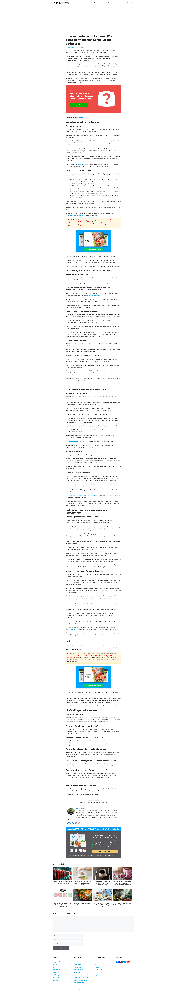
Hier (81, 226)
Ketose (55, 964)
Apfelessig (56, 975)
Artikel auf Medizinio (76, 215)
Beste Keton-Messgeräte (81, 975)
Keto (81, 3)
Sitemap (97, 964)
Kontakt (97, 967)
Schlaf (93, 3)
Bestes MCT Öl (78, 967)
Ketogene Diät (57, 962)
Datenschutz (98, 972)
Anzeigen (80, 117)
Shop (128, 3)
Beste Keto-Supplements (81, 977)
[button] (132, 3)
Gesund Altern (102, 3)
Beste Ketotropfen (79, 972)
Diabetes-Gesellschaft (92, 295)
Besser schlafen (57, 977)
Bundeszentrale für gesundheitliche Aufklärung (83, 495)
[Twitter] (70, 823)
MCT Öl (55, 967)
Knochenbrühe (57, 969)
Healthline (81, 164)
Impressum (98, 975)
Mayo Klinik (71, 375)
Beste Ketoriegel (78, 969)
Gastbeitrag (98, 969)
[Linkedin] (73, 823)
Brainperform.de (91, 989)
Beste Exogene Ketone (80, 964)
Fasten (87, 3)
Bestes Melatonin (79, 982)
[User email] (79, 823)
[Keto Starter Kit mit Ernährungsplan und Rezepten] (93, 857)
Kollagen (55, 972)
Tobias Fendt (70, 47)
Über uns (97, 962)
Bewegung (111, 3)
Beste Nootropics (79, 962)
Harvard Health (73, 441)
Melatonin (55, 980)
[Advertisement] (93, 17)
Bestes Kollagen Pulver (80, 980)
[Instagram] (76, 823)
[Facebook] (68, 823)
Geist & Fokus (119, 3)
